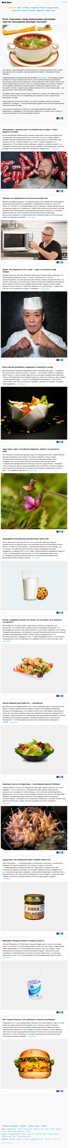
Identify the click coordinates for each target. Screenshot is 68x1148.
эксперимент (42, 78)
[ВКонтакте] (62, 118)
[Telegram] (60, 118)
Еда (3, 15)
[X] (58, 118)
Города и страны (9, 852)
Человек (6, 191)
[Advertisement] (15, 1109)
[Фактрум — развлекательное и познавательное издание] (8, 2)
